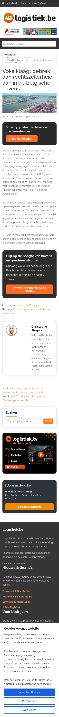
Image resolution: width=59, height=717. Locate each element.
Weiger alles (29, 710)
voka (13, 313)
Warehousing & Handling (17, 596)
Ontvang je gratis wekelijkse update (29, 289)
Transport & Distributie (28, 305)
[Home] (7, 57)
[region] (29, 670)
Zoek (48, 421)
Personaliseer (29, 701)
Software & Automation (16, 601)
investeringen (22, 309)
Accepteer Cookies (29, 692)
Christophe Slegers (39, 328)
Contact (6, 563)
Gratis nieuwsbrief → (22, 138)
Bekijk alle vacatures (29, 506)
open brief (35, 309)
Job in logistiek (11, 607)
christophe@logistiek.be (15, 3)
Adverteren (20, 563)
